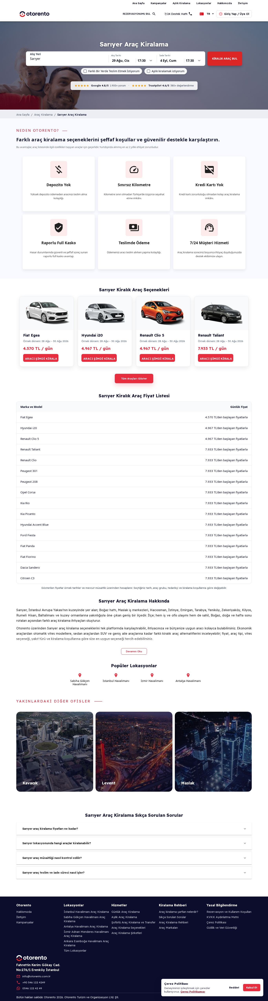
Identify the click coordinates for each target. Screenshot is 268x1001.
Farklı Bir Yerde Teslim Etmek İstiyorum (113, 71)
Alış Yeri (35, 54)
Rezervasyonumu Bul (136, 13)
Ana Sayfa (22, 114)
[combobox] (67, 59)
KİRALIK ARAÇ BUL (224, 58)
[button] (134, 828)
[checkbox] (85, 71)
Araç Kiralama (43, 114)
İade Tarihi (165, 55)
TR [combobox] (208, 13)
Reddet (234, 987)
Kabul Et (251, 987)
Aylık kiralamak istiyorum (168, 71)
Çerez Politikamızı (192, 991)
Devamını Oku (134, 651)
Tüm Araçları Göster (134, 378)
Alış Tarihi (116, 55)
